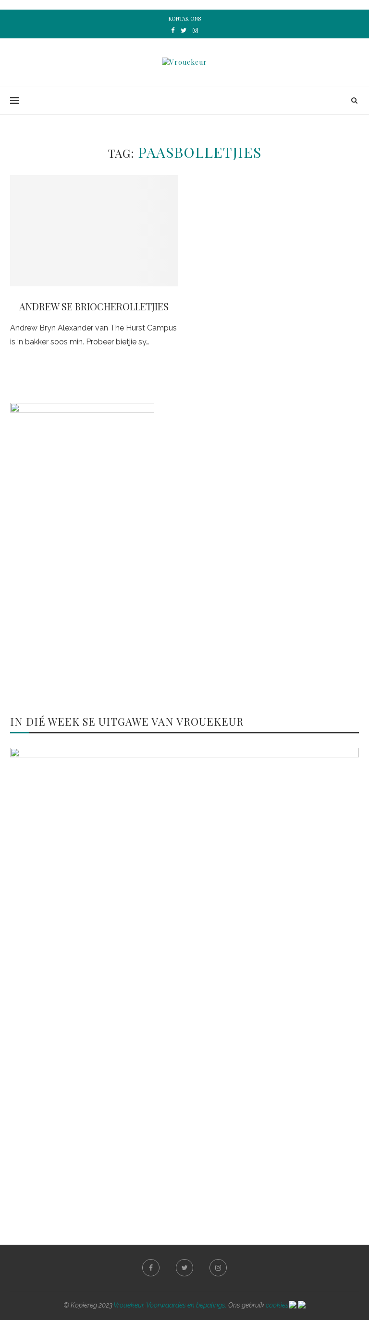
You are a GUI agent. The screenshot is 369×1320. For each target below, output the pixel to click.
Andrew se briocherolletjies (94, 306)
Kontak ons (185, 18)
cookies (277, 1305)
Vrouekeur (128, 1305)
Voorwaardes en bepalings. (186, 1305)
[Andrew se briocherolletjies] (94, 231)
